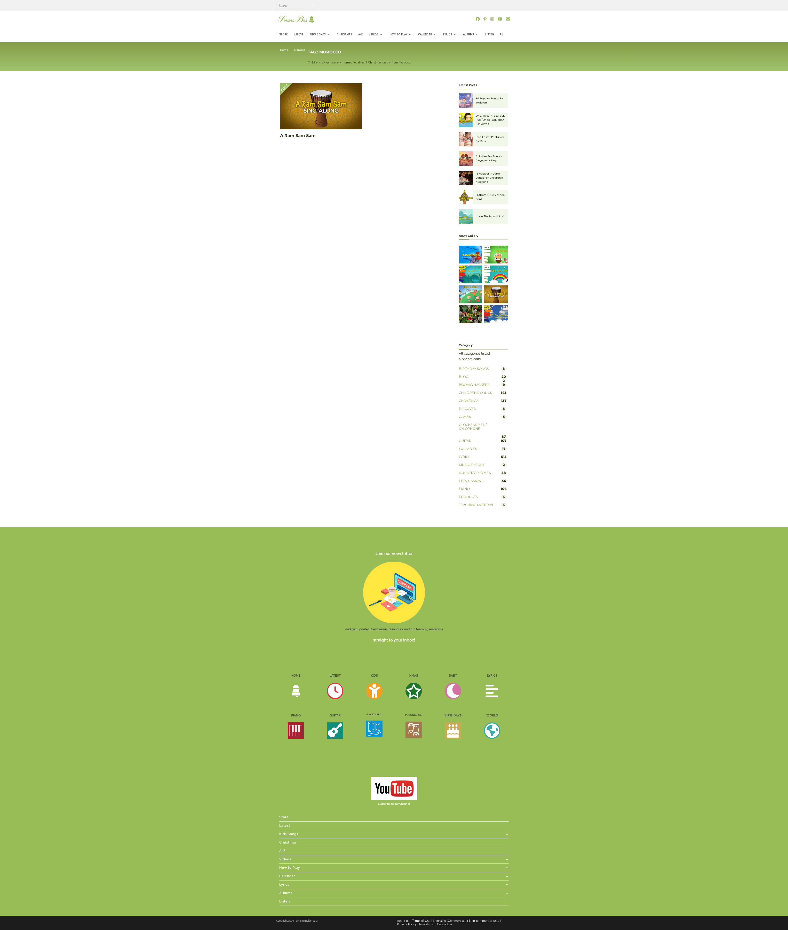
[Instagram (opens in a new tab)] (493, 19)
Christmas (288, 842)
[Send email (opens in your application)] (509, 19)
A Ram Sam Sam (298, 135)
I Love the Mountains (489, 216)
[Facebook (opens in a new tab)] (479, 19)
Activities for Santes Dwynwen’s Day (489, 158)
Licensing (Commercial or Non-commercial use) (466, 920)
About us (403, 920)
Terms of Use (421, 920)
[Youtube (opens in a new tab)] (502, 19)
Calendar (287, 876)
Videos (285, 859)
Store (284, 817)
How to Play (289, 868)
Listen (284, 901)
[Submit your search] (313, 5)
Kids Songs (288, 834)
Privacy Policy (407, 924)
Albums (285, 893)
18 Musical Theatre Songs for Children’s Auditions (489, 178)
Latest (284, 826)
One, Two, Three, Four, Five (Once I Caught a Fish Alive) (490, 120)
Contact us (444, 924)
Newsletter (426, 924)
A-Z (282, 851)
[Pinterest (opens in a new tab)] (486, 19)
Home (284, 49)
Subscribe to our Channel (394, 803)
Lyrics (284, 884)
